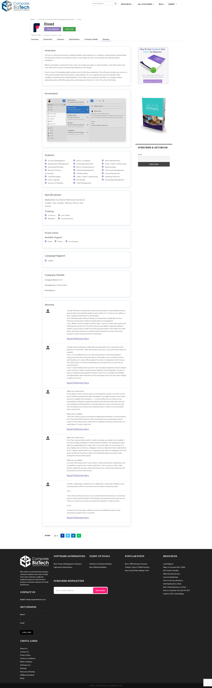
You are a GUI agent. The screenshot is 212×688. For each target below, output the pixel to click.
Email (140, 154)
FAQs (22, 678)
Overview (34, 39)
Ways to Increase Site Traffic (174, 567)
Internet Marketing (170, 577)
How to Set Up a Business (173, 580)
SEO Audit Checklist (171, 570)
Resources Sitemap (27, 672)
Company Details (91, 39)
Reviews (106, 39)
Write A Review (26, 662)
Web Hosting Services (171, 574)
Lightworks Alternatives (63, 567)
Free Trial (69, 29)
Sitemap (23, 668)
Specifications (74, 39)
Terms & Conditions (27, 658)
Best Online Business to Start (174, 587)
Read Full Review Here (78, 338)
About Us (23, 648)
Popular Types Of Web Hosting (137, 567)
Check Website (53, 29)
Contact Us (24, 652)
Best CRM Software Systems (136, 564)
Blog (161, 4)
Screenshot (47, 39)
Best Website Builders (98, 567)
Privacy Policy (25, 655)
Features (60, 39)
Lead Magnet (168, 564)
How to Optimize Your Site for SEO (176, 590)
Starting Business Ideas (172, 584)
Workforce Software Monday (100, 564)
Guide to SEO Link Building (173, 594)
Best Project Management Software (67, 564)
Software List (25, 665)
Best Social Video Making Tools (137, 570)
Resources (126, 4)
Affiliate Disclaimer (27, 675)
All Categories (145, 4)
